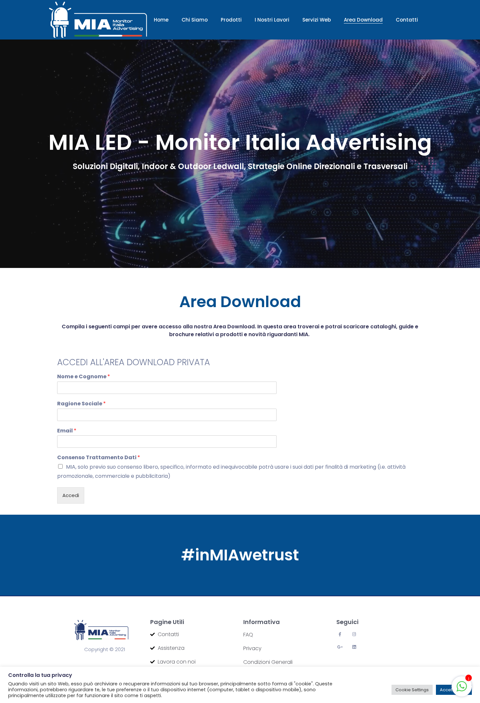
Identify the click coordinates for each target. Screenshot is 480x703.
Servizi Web (316, 19)
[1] (461, 685)
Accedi (70, 495)
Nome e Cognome (83, 376)
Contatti (407, 19)
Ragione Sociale (81, 403)
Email (66, 431)
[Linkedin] (354, 647)
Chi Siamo (195, 19)
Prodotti (231, 19)
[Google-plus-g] (339, 647)
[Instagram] (354, 634)
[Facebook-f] (339, 634)
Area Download (363, 19)
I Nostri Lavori (272, 19)
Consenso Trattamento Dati (98, 457)
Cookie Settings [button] (412, 690)
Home (161, 19)
